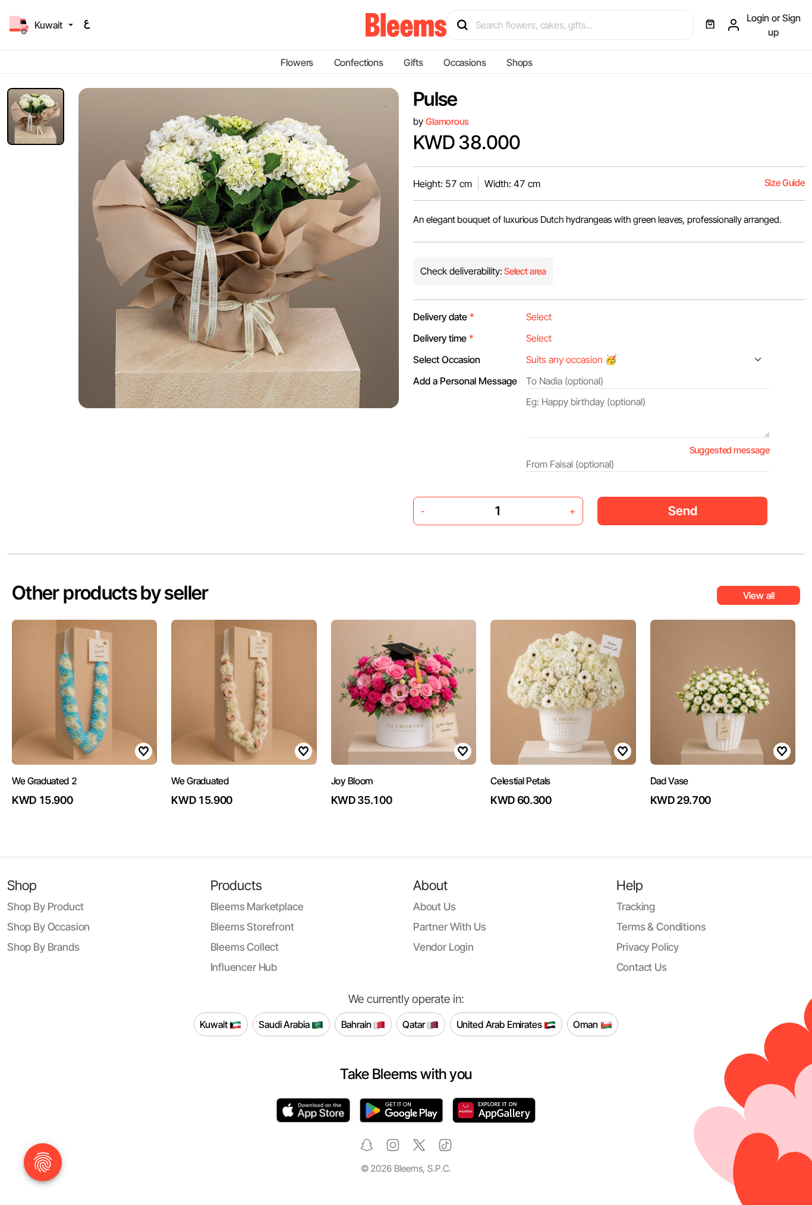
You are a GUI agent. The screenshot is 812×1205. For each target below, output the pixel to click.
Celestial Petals (520, 781)
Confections (358, 62)
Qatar (414, 1024)
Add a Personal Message (465, 381)
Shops (519, 62)
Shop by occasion (48, 926)
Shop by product (45, 906)
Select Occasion (446, 359)
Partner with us (449, 926)
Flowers (297, 62)
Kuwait (214, 1024)
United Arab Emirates (501, 1024)
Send (682, 510)
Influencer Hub (244, 967)
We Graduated (199, 781)
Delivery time (443, 338)
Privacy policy (647, 947)
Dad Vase (669, 781)
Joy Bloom (352, 781)
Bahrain (357, 1024)
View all (759, 595)
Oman (586, 1024)
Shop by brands (43, 947)
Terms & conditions (661, 926)
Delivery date (443, 317)
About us (434, 906)
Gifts (413, 62)
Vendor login (443, 947)
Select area (524, 271)
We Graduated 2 (44, 781)
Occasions (464, 62)
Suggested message (730, 450)
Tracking (636, 906)
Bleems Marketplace (257, 906)
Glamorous (447, 121)
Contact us (641, 967)
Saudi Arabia (285, 1024)
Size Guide (784, 182)
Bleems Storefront (252, 926)
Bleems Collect (244, 947)
